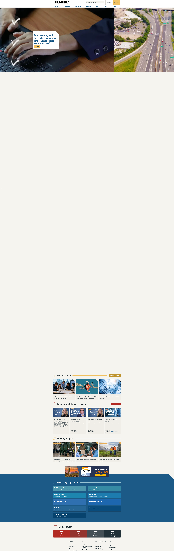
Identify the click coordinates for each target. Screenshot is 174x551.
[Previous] (1, 189)
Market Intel (78, 6)
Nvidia (76, 431)
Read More (114, 45)
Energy (83, 541)
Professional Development (112, 542)
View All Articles (114, 375)
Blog (97, 6)
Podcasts (105, 6)
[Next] (172, 189)
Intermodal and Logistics (101, 541)
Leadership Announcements (99, 549)
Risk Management (113, 549)
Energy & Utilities (86, 544)
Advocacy (57, 6)
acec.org (109, 2)
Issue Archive (115, 6)
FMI (60, 429)
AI (69, 548)
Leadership (98, 546)
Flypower (95, 431)
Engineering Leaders (87, 549)
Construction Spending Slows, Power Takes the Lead (122, 39)
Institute (88, 6)
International (98, 544)
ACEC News (71, 541)
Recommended (112, 547)
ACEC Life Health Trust (114, 431)
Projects (110, 545)
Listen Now (115, 403)
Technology (67, 6)
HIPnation (106, 432)
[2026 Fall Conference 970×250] (87, 471)
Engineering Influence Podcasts (87, 547)
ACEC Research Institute (74, 544)
